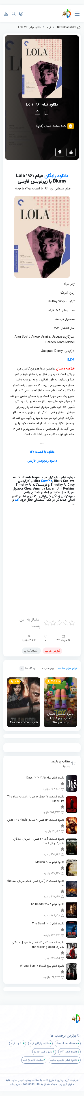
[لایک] (71, 152)
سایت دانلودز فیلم (33, 1060)
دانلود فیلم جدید (43, 1052)
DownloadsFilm (66, 27)
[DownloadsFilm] (66, 13)
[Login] (6, 14)
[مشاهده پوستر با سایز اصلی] (42, 68)
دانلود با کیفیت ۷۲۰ (42, 451)
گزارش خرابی (52, 651)
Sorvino (46, 481)
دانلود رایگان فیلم (39, 1043)
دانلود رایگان (56, 175)
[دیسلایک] (59, 152)
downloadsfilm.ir (66, 1043)
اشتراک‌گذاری (31, 651)
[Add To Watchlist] (46, 112)
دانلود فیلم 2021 (68, 1052)
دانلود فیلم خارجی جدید (63, 1060)
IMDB (71, 359)
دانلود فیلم (16, 1043)
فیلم (49, 27)
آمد (16, 499)
